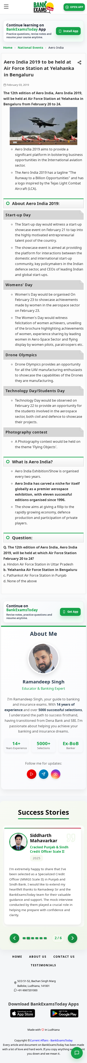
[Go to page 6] (45, 938)
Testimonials (43, 965)
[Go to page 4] (36, 938)
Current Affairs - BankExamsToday (51, 1040)
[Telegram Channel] (43, 774)
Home (7, 47)
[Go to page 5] (40, 938)
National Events (31, 47)
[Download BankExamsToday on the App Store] (23, 1013)
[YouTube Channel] (31, 774)
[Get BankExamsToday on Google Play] (64, 1013)
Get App (72, 612)
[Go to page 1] (14, 938)
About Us (37, 957)
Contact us (64, 957)
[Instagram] (55, 774)
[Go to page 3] (32, 938)
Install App (70, 31)
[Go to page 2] (28, 938)
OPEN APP (76, 7)
